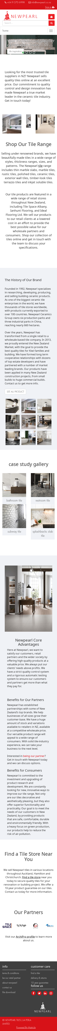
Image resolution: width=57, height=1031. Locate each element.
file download (8, 992)
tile (40, 166)
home (5, 30)
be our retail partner (11, 978)
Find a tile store (31, 877)
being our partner (34, 756)
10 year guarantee (39, 983)
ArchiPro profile (25, 936)
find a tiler (35, 973)
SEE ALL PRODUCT (15, 392)
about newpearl (9, 983)
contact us (7, 987)
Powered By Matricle (26, 1027)
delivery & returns (39, 978)
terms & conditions (10, 973)
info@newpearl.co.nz (41, 2)
